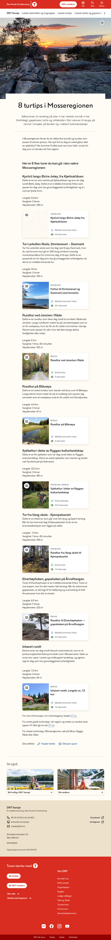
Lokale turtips (65, 13)
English (60, 891)
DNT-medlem (68, 4)
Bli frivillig (13, 876)
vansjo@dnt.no (18, 826)
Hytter (62, 937)
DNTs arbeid (63, 883)
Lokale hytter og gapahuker (89, 13)
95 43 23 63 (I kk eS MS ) (23, 817)
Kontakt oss (63, 878)
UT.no (51, 725)
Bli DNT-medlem (17, 885)
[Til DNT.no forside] (21, 4)
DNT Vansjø (13, 13)
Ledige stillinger (64, 896)
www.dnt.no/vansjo (20, 822)
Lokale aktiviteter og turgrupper (38, 13)
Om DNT (62, 871)
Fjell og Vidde (63, 900)
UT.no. (73, 715)
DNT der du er (39, 937)
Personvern (62, 909)
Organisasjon (63, 887)
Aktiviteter (73, 937)
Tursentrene (63, 904)
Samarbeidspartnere (66, 913)
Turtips (52, 937)
